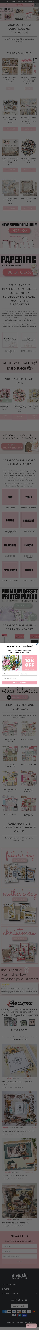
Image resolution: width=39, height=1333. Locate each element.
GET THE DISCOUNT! (19, 683)
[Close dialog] (37, 644)
